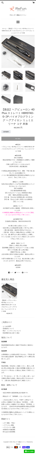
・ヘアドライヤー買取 (8, 427)
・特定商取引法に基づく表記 (10, 333)
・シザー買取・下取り (8, 423)
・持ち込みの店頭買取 (8, 432)
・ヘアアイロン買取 (7, 425)
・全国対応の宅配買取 (8, 429)
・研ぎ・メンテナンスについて (11, 330)
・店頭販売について (7, 328)
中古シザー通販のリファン (19, 442)
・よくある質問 (6, 326)
